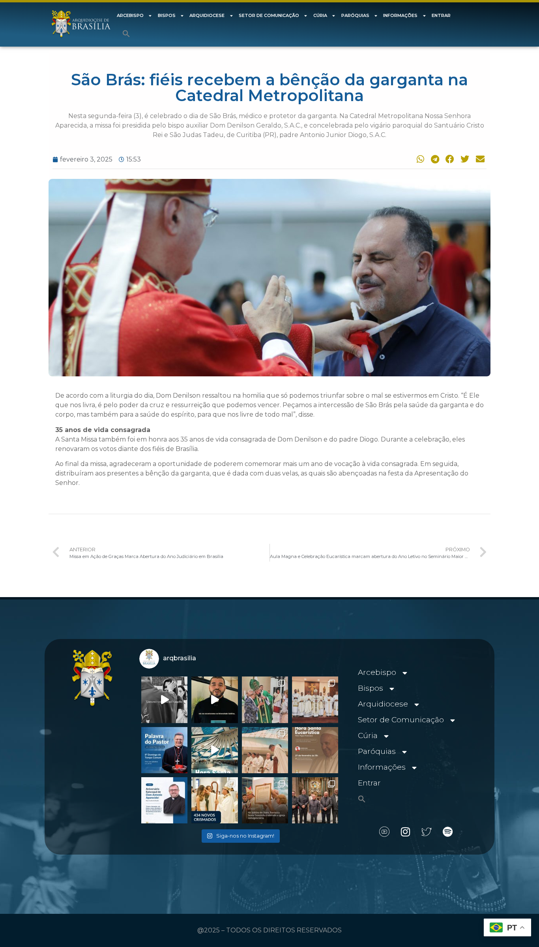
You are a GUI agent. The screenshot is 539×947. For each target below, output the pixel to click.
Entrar (441, 15)
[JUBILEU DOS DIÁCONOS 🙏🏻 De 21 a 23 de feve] (315, 800)
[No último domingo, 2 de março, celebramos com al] (265, 699)
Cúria (320, 15)
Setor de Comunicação (269, 15)
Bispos (167, 15)
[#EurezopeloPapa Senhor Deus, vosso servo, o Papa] (214, 750)
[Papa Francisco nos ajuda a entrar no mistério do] (164, 750)
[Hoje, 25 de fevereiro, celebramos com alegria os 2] (164, 800)
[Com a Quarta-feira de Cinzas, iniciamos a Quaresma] (164, 699)
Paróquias (355, 15)
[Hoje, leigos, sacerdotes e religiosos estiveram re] (265, 750)
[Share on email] (479, 159)
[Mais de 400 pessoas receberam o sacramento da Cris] (214, 800)
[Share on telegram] (433, 159)
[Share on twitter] (464, 159)
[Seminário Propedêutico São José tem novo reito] (315, 699)
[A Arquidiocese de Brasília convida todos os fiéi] (315, 750)
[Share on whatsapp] (418, 159)
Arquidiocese (207, 15)
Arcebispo (130, 15)
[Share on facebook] (448, 159)
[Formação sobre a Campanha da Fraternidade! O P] (214, 699)
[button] (126, 33)
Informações (400, 15)
